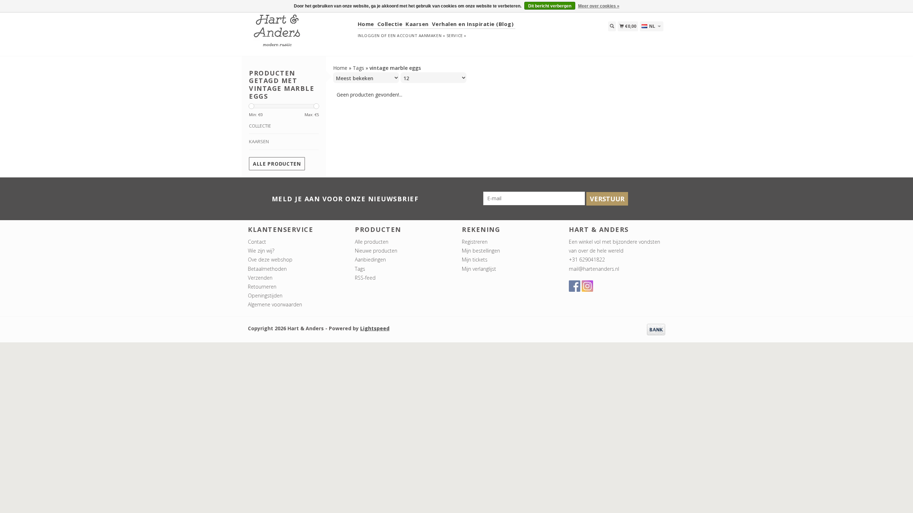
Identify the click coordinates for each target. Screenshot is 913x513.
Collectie (390, 23)
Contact (257, 241)
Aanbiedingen (370, 259)
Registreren (475, 241)
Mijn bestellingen (481, 250)
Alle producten (277, 163)
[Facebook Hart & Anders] (574, 286)
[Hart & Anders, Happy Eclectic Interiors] (300, 33)
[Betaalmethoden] (656, 328)
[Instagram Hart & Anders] (587, 286)
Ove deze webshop (270, 259)
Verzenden (260, 277)
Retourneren (262, 286)
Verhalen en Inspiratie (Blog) (473, 23)
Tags (358, 67)
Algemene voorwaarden (275, 304)
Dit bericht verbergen (549, 6)
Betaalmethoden (267, 268)
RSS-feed (365, 277)
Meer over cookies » (598, 6)
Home (366, 23)
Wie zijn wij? (261, 250)
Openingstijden (265, 295)
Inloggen (369, 35)
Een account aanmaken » (416, 35)
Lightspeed (374, 328)
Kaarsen (417, 23)
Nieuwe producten (376, 250)
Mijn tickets (475, 259)
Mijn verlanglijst (479, 268)
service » (456, 35)
